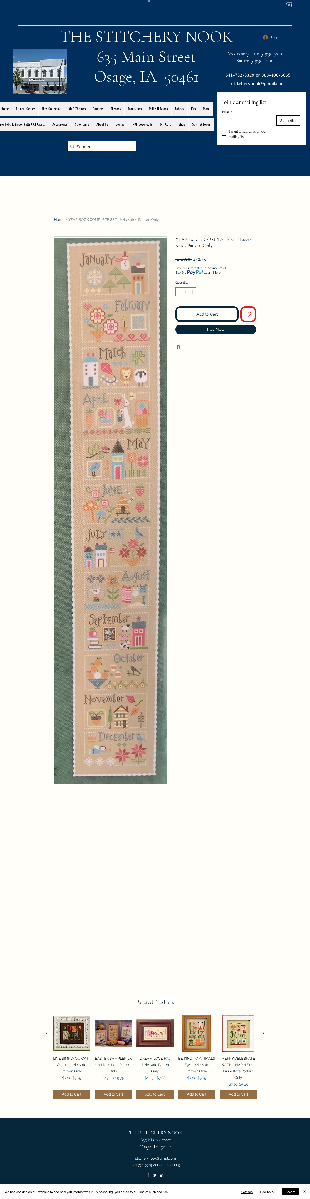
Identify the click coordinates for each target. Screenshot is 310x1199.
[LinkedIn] (162, 1175)
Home (59, 219)
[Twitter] (155, 1175)
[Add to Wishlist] (248, 314)
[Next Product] (263, 1033)
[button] (289, 4)
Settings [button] (247, 1191)
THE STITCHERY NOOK (146, 37)
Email (227, 112)
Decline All (267, 1191)
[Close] (304, 1191)
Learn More (212, 272)
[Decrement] (179, 292)
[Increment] (193, 292)
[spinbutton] (186, 292)
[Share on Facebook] (178, 347)
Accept (290, 1191)
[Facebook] (148, 1175)
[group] (155, 1056)
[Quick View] (71, 1033)
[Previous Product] (46, 1033)
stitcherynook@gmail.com (258, 83)
